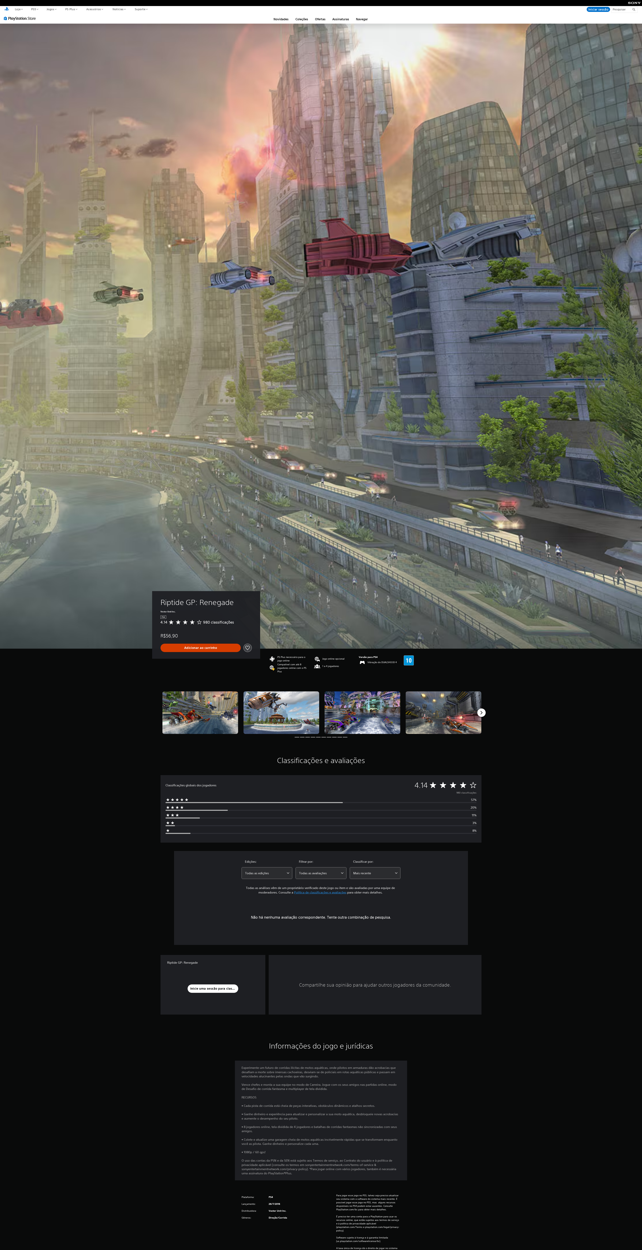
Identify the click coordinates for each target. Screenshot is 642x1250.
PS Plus (70, 9)
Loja (17, 9)
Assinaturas (340, 19)
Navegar (362, 19)
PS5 (33, 9)
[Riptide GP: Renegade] (200, 712)
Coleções (301, 19)
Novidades (281, 19)
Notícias (118, 9)
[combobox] (267, 873)
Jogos (50, 9)
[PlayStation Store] (21, 18)
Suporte (140, 9)
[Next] (481, 712)
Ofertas (320, 19)
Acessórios (93, 9)
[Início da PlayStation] (7, 9)
